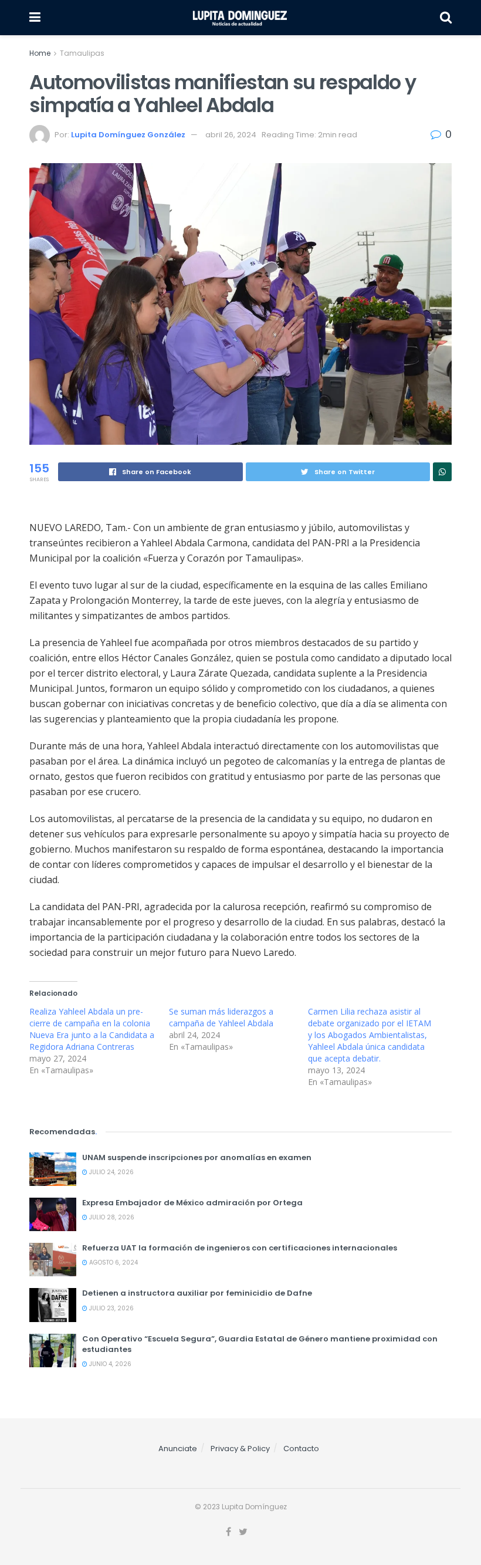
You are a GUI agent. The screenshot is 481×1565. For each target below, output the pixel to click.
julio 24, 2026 (110, 1172)
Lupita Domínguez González (128, 134)
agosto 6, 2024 (112, 1262)
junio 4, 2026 (109, 1364)
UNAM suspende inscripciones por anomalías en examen (196, 1157)
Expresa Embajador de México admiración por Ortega (192, 1202)
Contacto (301, 1448)
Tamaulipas (82, 53)
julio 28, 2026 (110, 1217)
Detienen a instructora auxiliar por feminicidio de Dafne (197, 1293)
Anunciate (177, 1448)
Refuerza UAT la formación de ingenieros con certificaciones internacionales (239, 1247)
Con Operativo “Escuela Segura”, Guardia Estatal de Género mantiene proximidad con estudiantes (260, 1344)
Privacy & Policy (240, 1448)
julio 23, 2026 (110, 1308)
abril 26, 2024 (230, 134)
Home (39, 53)
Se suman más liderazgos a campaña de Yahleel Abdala (221, 1017)
